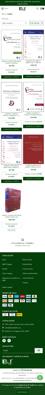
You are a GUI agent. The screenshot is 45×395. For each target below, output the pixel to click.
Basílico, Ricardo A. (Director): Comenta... (11, 166)
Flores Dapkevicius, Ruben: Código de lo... (33, 166)
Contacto (25, 283)
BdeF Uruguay (7, 264)
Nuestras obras (27, 260)
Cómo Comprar (7, 273)
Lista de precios (27, 269)
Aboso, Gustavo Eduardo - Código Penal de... (11, 216)
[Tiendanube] (22, 370)
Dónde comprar (7, 287)
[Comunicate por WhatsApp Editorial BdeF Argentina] (40, 377)
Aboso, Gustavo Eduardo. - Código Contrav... (11, 62)
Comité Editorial (27, 278)
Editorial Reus (27, 264)
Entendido (22, 392)
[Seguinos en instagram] (4, 340)
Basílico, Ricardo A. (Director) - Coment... (33, 61)
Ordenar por (5, 19)
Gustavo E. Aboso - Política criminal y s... (11, 114)
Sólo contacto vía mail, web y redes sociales (19, 324)
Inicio (4, 14)
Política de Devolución (29, 273)
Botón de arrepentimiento (23, 380)
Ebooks (4, 269)
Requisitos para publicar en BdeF (11, 279)
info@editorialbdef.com (13, 328)
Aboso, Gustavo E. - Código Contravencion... (33, 114)
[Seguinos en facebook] (9, 340)
